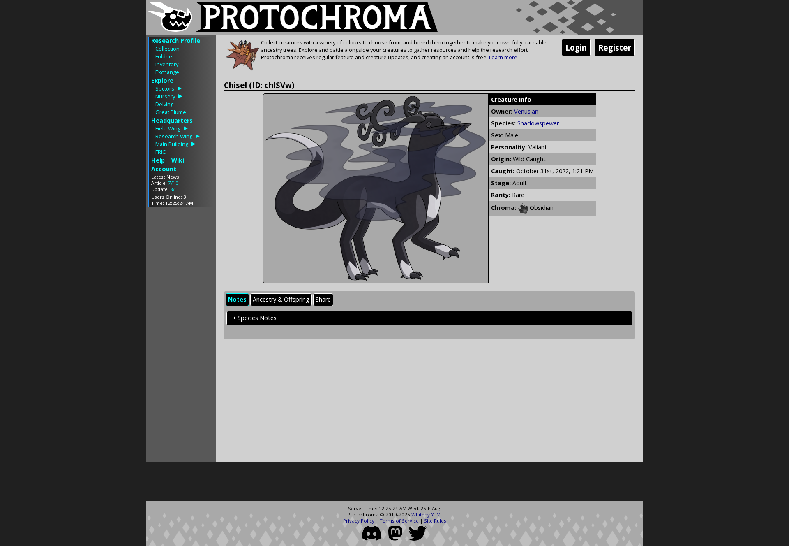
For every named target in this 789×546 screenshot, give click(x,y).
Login (576, 47)
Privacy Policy (358, 521)
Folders (164, 56)
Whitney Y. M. (426, 514)
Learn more (503, 57)
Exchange (167, 72)
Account (163, 169)
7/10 (173, 183)
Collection (167, 48)
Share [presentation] (323, 299)
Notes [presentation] (237, 299)
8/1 (174, 189)
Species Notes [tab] (257, 318)
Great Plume (170, 112)
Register (614, 47)
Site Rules (435, 521)
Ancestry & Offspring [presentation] (281, 299)
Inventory (166, 64)
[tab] (237, 299)
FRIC (160, 152)
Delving (164, 104)
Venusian (526, 111)
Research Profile (175, 40)
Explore (162, 80)
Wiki (177, 160)
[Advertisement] (181, 336)
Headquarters (172, 120)
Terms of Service (399, 521)
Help (158, 160)
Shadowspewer (538, 123)
